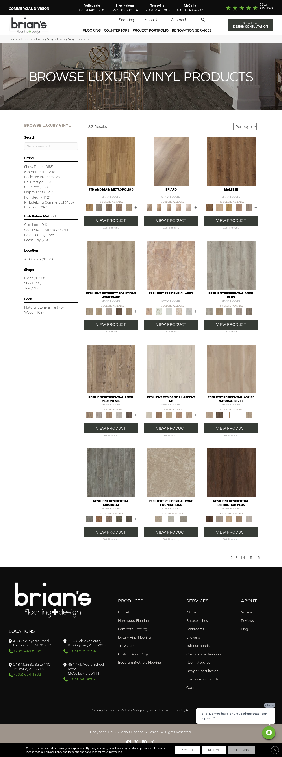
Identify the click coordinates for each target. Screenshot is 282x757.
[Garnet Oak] (231, 161)
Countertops (116, 30)
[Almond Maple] (179, 207)
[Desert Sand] (99, 311)
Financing (126, 20)
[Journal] (189, 414)
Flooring (92, 30)
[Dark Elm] (128, 414)
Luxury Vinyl (45, 39)
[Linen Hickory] (219, 207)
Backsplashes (197, 620)
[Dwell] (159, 414)
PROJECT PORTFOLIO (151, 30)
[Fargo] (109, 518)
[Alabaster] (159, 311)
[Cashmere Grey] (111, 264)
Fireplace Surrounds (202, 679)
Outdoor (193, 688)
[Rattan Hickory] (239, 207)
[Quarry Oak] (249, 207)
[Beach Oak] (231, 264)
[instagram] (152, 743)
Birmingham (125, 7)
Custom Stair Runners (203, 654)
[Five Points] (119, 207)
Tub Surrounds (198, 646)
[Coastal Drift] (231, 368)
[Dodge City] (99, 518)
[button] (204, 19)
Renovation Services (192, 30)
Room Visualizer (199, 662)
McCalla (190, 7)
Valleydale (92, 7)
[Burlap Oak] (159, 207)
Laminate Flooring (132, 629)
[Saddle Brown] (128, 311)
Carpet (124, 612)
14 (242, 557)
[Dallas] (109, 207)
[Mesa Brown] (239, 414)
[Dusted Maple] (229, 207)
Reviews (247, 620)
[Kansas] (128, 518)
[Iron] (183, 518)
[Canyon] (179, 311)
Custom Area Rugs (133, 654)
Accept (187, 750)
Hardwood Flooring (133, 620)
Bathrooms (195, 629)
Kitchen (192, 612)
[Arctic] (169, 311)
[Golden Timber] (229, 518)
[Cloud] (170, 518)
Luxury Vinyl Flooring (134, 637)
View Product (111, 220)
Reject (213, 750)
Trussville (157, 7)
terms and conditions (84, 752)
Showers (193, 637)
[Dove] (189, 311)
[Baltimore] (111, 161)
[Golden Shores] (229, 414)
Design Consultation (202, 671)
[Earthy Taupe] (219, 518)
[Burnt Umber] (231, 472)
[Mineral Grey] (249, 414)
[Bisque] (171, 472)
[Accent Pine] (111, 368)
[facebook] (129, 743)
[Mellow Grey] (109, 311)
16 (257, 557)
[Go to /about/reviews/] (246, 7)
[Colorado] (111, 472)
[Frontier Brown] (219, 414)
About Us (152, 20)
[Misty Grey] (249, 518)
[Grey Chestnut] (249, 311)
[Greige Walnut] (239, 311)
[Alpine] (171, 368)
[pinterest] (144, 743)
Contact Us (180, 20)
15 (250, 557)
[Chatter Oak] (219, 311)
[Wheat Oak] (169, 207)
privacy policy (54, 752)
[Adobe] (171, 264)
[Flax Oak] (171, 161)
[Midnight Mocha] (119, 311)
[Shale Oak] (189, 207)
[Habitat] (179, 414)
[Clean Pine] (229, 311)
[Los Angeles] (128, 207)
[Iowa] (119, 518)
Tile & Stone (127, 646)
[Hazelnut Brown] (239, 518)
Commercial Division (29, 8)
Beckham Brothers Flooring (139, 662)
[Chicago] (99, 207)
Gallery (246, 612)
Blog (244, 629)
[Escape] (169, 414)
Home (13, 39)
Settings (241, 750)
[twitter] (136, 743)
